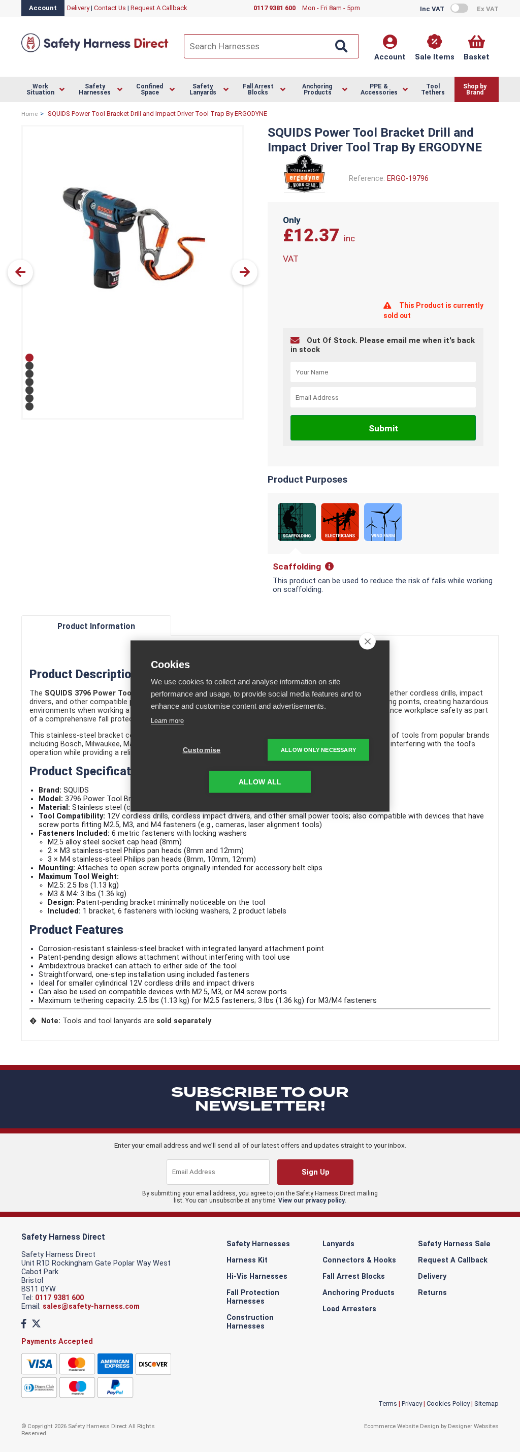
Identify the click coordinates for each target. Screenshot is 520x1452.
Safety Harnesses (258, 1244)
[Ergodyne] (304, 190)
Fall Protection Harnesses (252, 1297)
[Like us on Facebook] (23, 1324)
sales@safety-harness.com (91, 1306)
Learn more (167, 720)
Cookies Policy (448, 1403)
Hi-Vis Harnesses (256, 1276)
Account (43, 8)
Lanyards (338, 1244)
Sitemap (486, 1403)
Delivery (78, 8)
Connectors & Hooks (359, 1260)
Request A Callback (159, 8)
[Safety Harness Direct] (95, 51)
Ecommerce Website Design (401, 1426)
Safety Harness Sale (454, 1244)
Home (29, 113)
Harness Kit (247, 1260)
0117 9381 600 (59, 1297)
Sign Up (316, 1172)
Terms (387, 1403)
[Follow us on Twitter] (36, 1324)
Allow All (260, 782)
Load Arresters (349, 1309)
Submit (383, 428)
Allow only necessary (318, 750)
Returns (432, 1292)
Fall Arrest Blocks (353, 1276)
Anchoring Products (358, 1292)
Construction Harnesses (250, 1322)
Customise (202, 750)
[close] (367, 641)
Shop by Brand (474, 89)
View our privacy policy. (312, 1200)
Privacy (412, 1403)
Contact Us (110, 8)
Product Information (96, 626)
